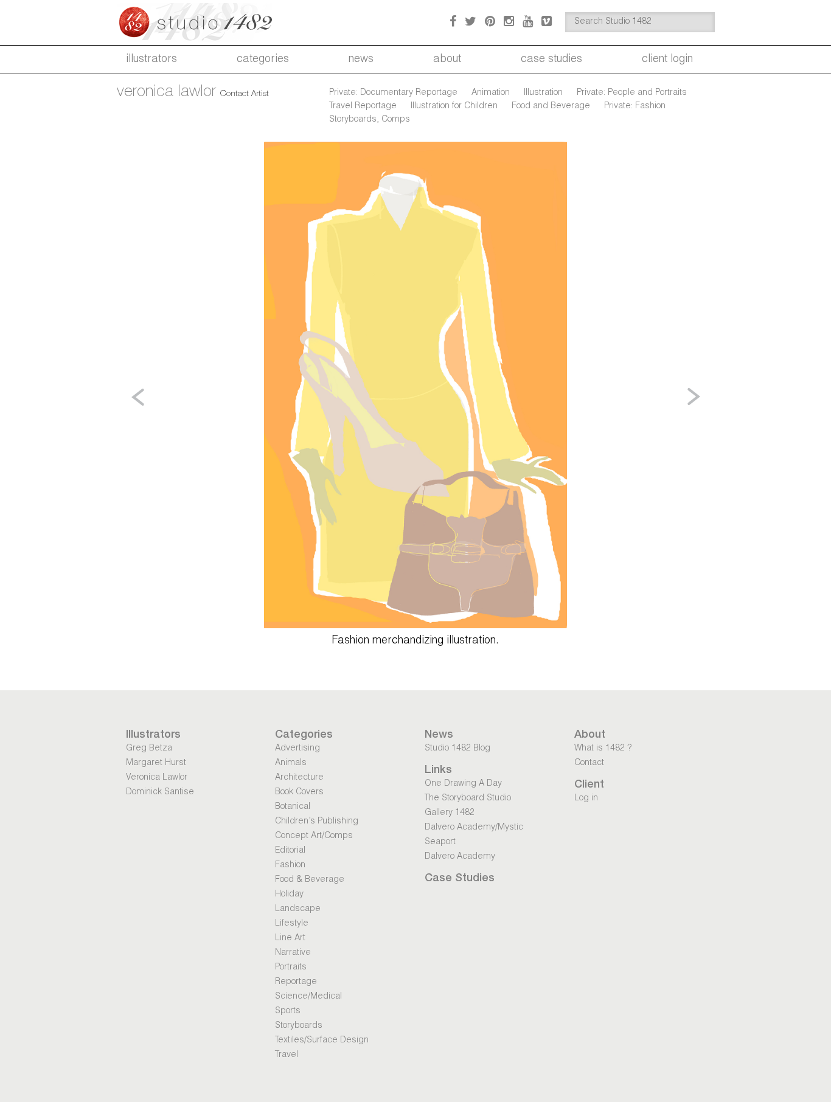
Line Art (290, 938)
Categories (263, 59)
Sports (288, 1011)
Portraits (291, 967)
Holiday (289, 894)
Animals (291, 763)
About (447, 59)
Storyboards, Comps (369, 120)
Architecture (299, 778)
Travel (286, 1055)
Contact (589, 763)
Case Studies (551, 59)
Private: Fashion (635, 106)
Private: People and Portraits (632, 93)
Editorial (290, 851)
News (361, 59)
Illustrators (151, 59)
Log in (586, 798)
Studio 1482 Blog (457, 748)
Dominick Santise (160, 792)
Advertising (297, 748)
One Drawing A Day (463, 784)
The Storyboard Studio (468, 798)
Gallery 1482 (450, 813)
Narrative (293, 953)
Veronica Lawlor (156, 778)
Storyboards (298, 1026)
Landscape (298, 909)
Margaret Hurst (156, 763)
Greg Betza (149, 748)
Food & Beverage (309, 880)
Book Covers (299, 792)
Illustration (543, 93)
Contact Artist (244, 94)
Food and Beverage (551, 106)
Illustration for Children (454, 106)
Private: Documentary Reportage (393, 93)
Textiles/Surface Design (322, 1040)
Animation (490, 93)
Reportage (296, 982)
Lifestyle (291, 924)
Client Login (667, 59)
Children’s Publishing (316, 821)
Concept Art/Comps (314, 836)
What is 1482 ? (602, 748)
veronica (166, 92)
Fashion (290, 865)
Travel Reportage (363, 106)
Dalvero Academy (460, 857)
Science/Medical (308, 997)
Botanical (292, 807)
